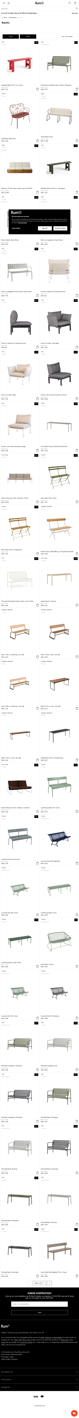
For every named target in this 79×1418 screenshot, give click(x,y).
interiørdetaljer (57, 1337)
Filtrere (11, 37)
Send (39, 1312)
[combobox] (39, 1283)
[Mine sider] (8, 3)
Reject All (45, 228)
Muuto (16, 1340)
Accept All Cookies (60, 228)
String (24, 1340)
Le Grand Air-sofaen (26, 1342)
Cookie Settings (16, 228)
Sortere (28, 37)
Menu (28, 1340)
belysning (48, 1337)
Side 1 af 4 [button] (38, 1283)
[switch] (39, 1372)
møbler (42, 1337)
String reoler (64, 1340)
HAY (34, 1340)
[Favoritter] (69, 3)
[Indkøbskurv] (75, 3)
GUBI (20, 1340)
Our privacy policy (22, 223)
